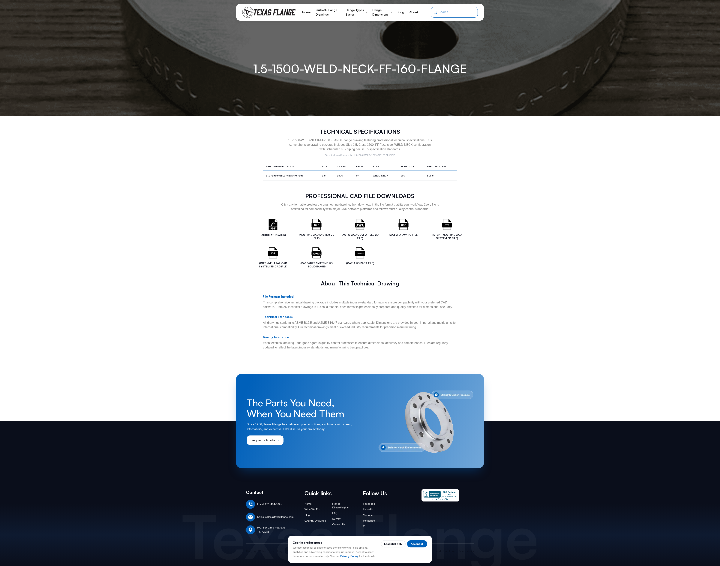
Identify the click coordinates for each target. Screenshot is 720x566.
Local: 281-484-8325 (269, 504)
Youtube (368, 514)
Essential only (393, 543)
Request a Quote (263, 440)
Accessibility (466, 550)
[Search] (435, 12)
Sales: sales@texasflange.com (275, 516)
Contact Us (338, 524)
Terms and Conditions (441, 550)
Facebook (369, 503)
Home (306, 12)
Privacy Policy (349, 556)
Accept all (417, 543)
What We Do (312, 509)
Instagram (369, 520)
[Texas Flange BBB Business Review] (440, 495)
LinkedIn (368, 509)
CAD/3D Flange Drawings (326, 12)
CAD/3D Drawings (315, 520)
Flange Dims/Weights (340, 505)
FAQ (335, 513)
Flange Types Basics (355, 12)
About (413, 12)
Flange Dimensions (380, 12)
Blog (401, 12)
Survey (336, 518)
